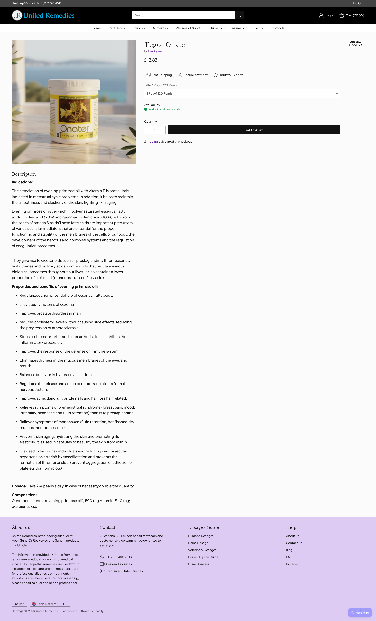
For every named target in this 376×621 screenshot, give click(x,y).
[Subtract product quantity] (147, 130)
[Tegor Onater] (74, 102)
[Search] (239, 15)
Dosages (292, 564)
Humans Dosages (201, 536)
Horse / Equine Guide (203, 557)
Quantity (150, 121)
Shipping (151, 142)
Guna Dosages (198, 564)
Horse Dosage (198, 543)
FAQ (289, 557)
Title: (161, 85)
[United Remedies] (43, 15)
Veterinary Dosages (202, 550)
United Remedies (47, 611)
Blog (289, 550)
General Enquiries (119, 564)
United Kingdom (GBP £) (51, 603)
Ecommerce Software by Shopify (82, 611)
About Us (292, 536)
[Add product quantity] (161, 130)
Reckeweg (156, 51)
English (357, 3)
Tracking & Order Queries (124, 571)
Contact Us (294, 543)
